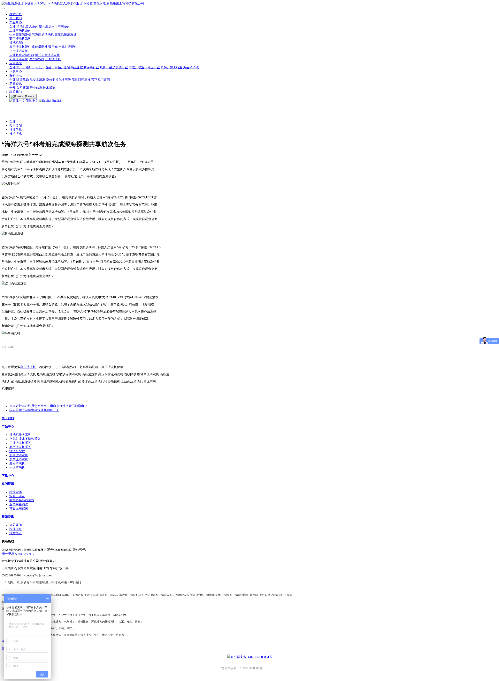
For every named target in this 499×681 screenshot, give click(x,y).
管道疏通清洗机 (43, 34)
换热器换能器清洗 (58, 79)
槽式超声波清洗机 (47, 55)
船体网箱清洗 (81, 79)
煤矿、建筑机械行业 (114, 67)
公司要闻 (22, 87)
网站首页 (15, 14)
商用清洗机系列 (20, 38)
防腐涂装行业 (89, 67)
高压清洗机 (28, 367)
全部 (12, 26)
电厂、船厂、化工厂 (30, 67)
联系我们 (15, 91)
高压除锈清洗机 (65, 34)
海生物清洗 (191, 67)
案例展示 (15, 75)
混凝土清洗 (37, 79)
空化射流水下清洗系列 (54, 26)
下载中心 (15, 71)
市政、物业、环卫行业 (144, 67)
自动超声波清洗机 (21, 55)
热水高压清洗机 (20, 34)
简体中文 (32, 100)
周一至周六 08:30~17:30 (18, 553)
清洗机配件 (17, 42)
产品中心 (15, 22)
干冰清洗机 (53, 59)
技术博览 (49, 87)
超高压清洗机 (18, 59)
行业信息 (36, 87)
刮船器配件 (40, 46)
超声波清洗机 (18, 51)
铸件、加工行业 (171, 67)
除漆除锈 (22, 79)
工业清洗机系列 (20, 30)
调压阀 (53, 46)
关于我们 (15, 18)
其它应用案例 (100, 79)
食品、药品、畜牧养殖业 (62, 67)
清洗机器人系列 (27, 26)
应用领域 (15, 63)
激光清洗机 (36, 59)
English (56, 100)
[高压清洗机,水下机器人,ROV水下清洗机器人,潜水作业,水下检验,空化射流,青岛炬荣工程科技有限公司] (249, 4)
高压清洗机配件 (20, 46)
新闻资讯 (15, 83)
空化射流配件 (67, 46)
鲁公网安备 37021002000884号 (251, 657)
